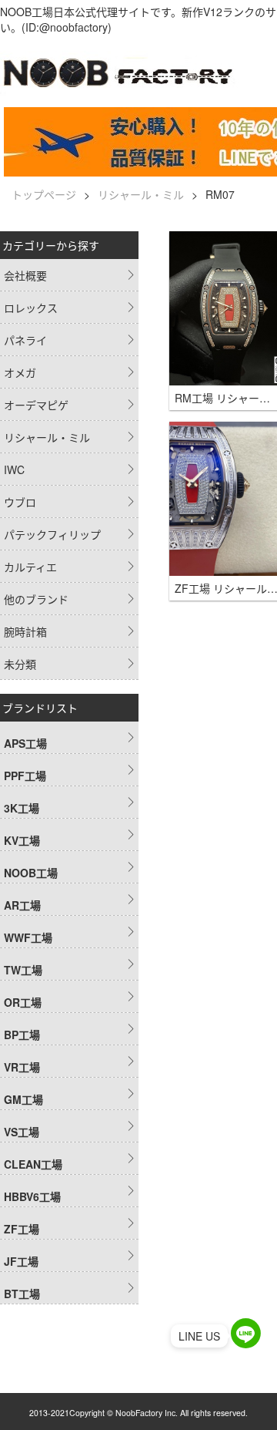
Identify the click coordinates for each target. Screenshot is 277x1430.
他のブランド (36, 599)
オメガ (20, 372)
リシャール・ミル (141, 194)
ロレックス (31, 307)
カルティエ (30, 566)
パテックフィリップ (52, 534)
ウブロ (20, 502)
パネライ (25, 340)
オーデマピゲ (36, 404)
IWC (14, 469)
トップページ (44, 194)
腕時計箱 (25, 631)
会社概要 (25, 275)
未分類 (20, 663)
